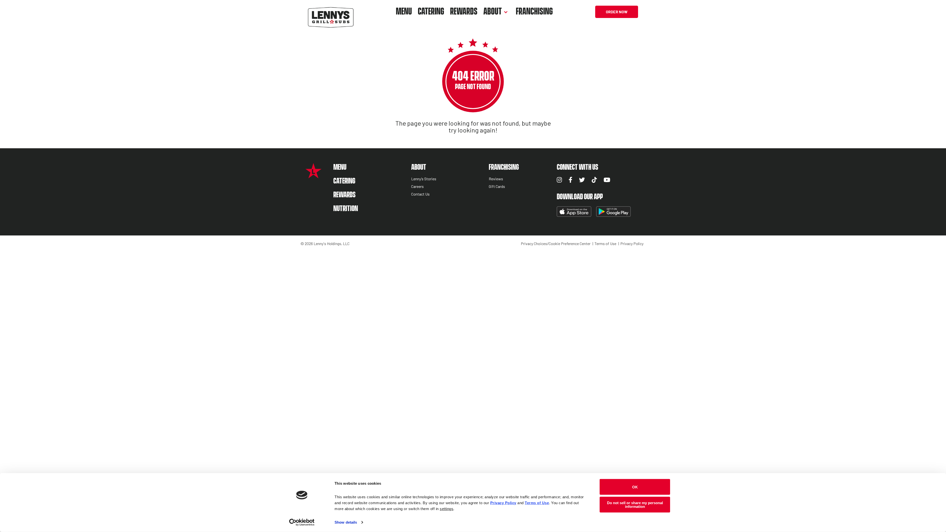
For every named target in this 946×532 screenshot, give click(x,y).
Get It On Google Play (613, 211)
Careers (417, 186)
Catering (431, 12)
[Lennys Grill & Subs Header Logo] (331, 11)
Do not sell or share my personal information (635, 504)
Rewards (463, 12)
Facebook (570, 180)
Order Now (616, 11)
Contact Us (420, 194)
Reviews (496, 179)
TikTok (594, 180)
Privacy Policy (631, 244)
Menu (404, 12)
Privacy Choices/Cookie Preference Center (556, 244)
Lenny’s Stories (423, 179)
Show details (346, 522)
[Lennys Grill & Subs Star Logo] (313, 175)
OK (635, 487)
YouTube (607, 180)
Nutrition (345, 208)
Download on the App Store (574, 211)
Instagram (559, 180)
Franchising (534, 12)
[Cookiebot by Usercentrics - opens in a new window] (301, 522)
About (492, 12)
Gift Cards (497, 186)
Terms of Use (605, 244)
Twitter (582, 180)
